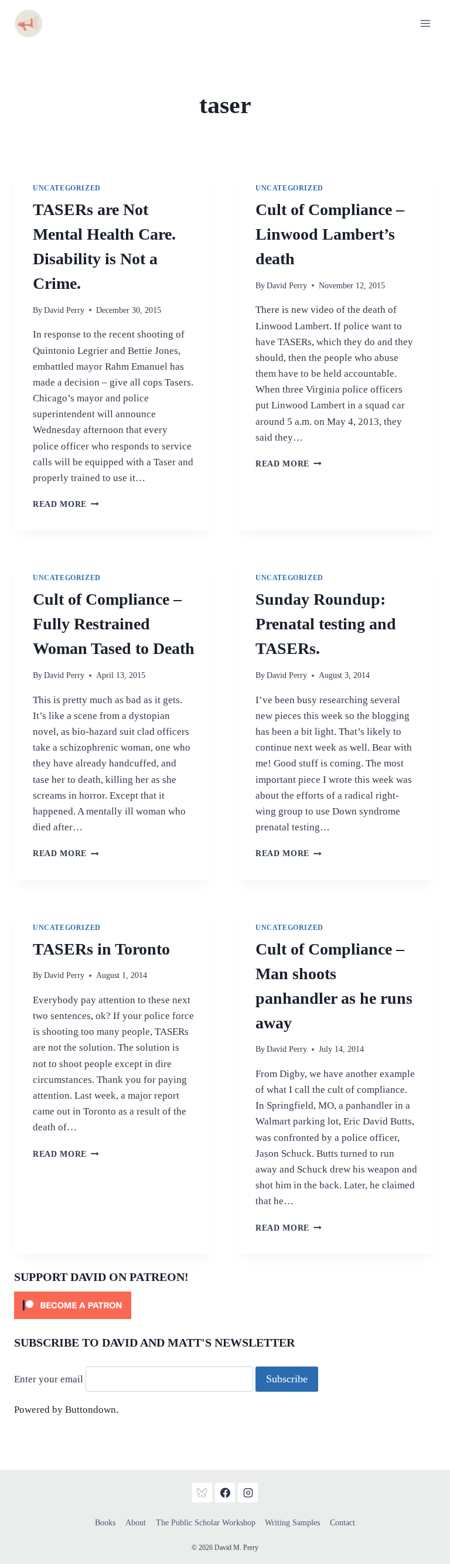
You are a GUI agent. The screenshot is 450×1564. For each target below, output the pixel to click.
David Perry (64, 310)
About (135, 1522)
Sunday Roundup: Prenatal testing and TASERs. (325, 623)
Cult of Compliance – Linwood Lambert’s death (329, 234)
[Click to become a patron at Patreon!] (225, 1305)
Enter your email (48, 1379)
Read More (66, 504)
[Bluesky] (202, 1492)
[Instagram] (248, 1492)
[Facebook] (225, 1492)
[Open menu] (425, 23)
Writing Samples (292, 1522)
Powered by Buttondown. (66, 1409)
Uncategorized (67, 188)
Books (105, 1522)
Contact (342, 1522)
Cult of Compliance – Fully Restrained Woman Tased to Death (114, 623)
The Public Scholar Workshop (205, 1522)
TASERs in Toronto (101, 949)
